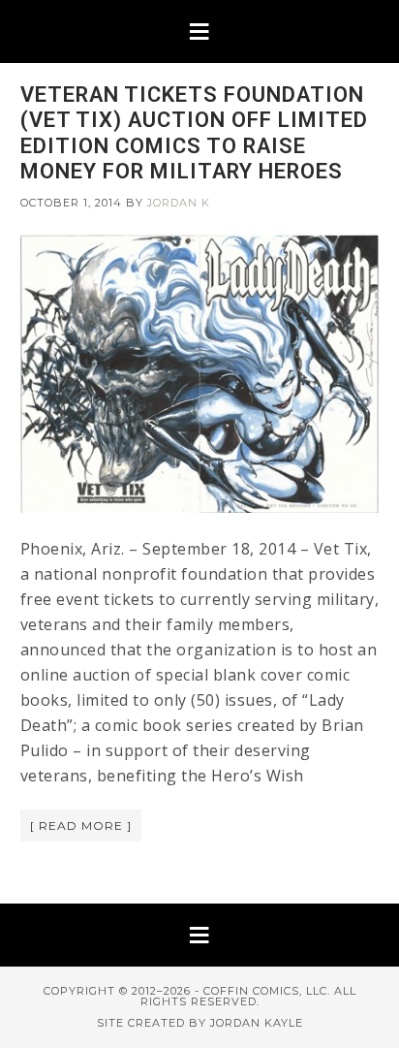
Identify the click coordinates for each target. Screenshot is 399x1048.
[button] (199, 31)
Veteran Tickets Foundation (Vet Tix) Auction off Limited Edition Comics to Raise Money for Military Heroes (194, 132)
